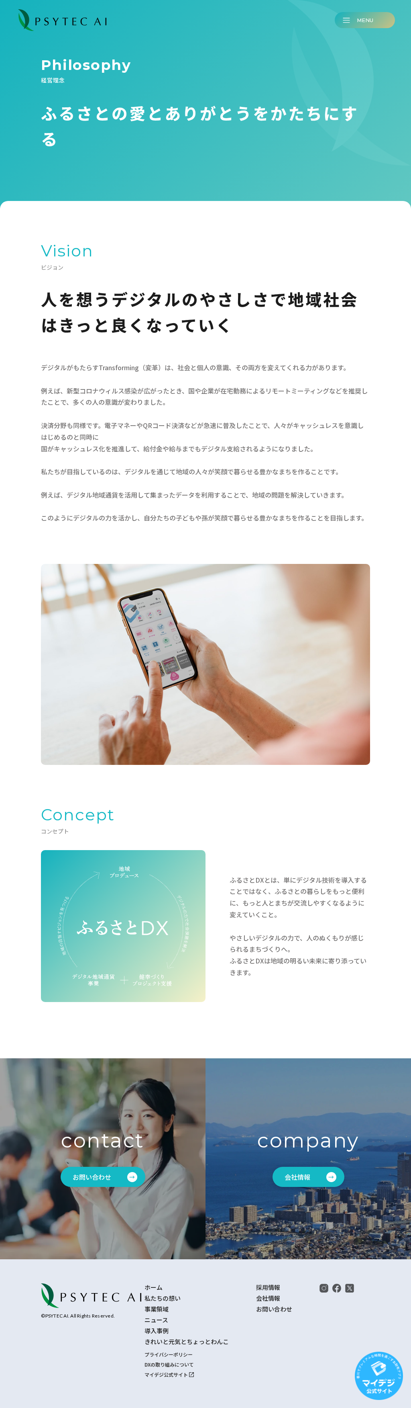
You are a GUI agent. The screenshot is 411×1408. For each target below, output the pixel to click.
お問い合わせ (274, 1309)
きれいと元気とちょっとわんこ (186, 1342)
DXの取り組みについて (169, 1364)
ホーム (153, 1287)
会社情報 (268, 1298)
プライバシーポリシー (168, 1354)
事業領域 (156, 1309)
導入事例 (156, 1331)
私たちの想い (162, 1298)
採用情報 (268, 1287)
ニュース (156, 1320)
